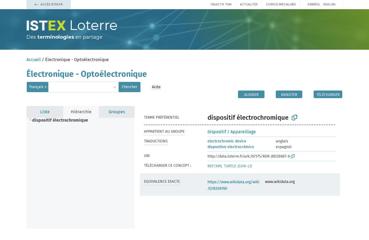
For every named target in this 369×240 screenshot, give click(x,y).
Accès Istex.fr (51, 4)
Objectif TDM (221, 4)
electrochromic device (226, 141)
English (329, 4)
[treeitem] (62, 120)
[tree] (80, 173)
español (314, 4)
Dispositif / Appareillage (231, 131)
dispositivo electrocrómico (230, 147)
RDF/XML (215, 166)
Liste (45, 111)
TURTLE (230, 166)
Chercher (129, 87)
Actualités (248, 4)
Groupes (117, 111)
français (36, 87)
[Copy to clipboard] (294, 118)
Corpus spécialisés (281, 4)
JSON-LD (244, 166)
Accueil (33, 59)
